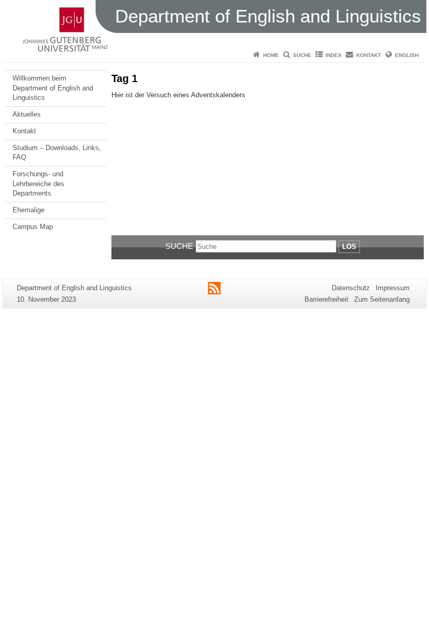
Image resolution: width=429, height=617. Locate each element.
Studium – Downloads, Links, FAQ (57, 152)
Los (349, 246)
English (407, 55)
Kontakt (368, 55)
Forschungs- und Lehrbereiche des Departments (38, 183)
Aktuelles (27, 114)
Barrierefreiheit (326, 299)
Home (271, 55)
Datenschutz (351, 288)
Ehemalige (28, 210)
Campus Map (33, 227)
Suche (302, 55)
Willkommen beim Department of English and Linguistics (53, 87)
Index (333, 55)
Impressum (393, 288)
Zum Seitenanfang (382, 299)
